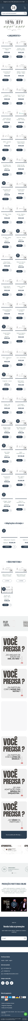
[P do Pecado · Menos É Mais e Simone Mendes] (24, 412)
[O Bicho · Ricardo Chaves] (24, 294)
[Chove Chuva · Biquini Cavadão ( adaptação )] (10, 270)
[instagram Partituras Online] (2, 983)
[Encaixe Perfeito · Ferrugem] (10, 342)
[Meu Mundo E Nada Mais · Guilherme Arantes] (24, 437)
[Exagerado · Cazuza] (10, 389)
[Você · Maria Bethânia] (10, 461)
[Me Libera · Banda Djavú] (10, 222)
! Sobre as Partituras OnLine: (7, 1003)
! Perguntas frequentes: (6, 1005)
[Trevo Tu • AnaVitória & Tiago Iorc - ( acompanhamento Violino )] (24, 509)
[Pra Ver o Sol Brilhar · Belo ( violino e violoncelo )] (10, 605)
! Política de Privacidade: (6, 1007)
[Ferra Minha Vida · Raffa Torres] (10, 199)
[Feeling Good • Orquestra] (14, 547)
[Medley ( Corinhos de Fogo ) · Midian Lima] (24, 80)
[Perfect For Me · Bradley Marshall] (24, 173)
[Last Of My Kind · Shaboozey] (10, 80)
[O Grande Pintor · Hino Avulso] (24, 198)
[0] (25, 8)
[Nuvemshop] (5, 1015)
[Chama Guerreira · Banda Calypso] (24, 150)
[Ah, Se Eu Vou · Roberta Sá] (10, 486)
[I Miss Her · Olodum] (24, 245)
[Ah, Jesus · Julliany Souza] (10, 247)
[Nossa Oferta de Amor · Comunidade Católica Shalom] (10, 126)
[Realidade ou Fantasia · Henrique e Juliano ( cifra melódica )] (24, 126)
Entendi (25, 1019)
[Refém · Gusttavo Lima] (10, 150)
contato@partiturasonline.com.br (10, 973)
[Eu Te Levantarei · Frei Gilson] (24, 318)
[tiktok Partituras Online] (11, 983)
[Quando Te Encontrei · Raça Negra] (10, 103)
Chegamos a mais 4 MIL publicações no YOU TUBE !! (14, 1)
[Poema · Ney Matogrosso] (10, 412)
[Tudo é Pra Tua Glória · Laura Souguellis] (24, 103)
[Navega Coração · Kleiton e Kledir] (10, 437)
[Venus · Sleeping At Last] (10, 366)
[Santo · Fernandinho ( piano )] (24, 460)
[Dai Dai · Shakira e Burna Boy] (24, 222)
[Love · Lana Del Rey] (24, 364)
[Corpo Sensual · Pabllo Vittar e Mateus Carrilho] (10, 294)
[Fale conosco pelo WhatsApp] (25, 1014)
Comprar (5, 56)
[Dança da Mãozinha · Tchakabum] (10, 318)
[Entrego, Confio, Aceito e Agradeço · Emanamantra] (24, 57)
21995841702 (6, 971)
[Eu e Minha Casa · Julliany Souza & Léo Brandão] (10, 174)
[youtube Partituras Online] (7, 983)
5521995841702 (7, 968)
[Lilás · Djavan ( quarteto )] (24, 485)
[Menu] (2, 8)
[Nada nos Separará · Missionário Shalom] (24, 341)
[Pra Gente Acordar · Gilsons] (10, 57)
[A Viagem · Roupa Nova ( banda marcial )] (10, 510)
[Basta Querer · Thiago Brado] (24, 389)
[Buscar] (25, 13)
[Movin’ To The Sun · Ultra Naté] (24, 271)
